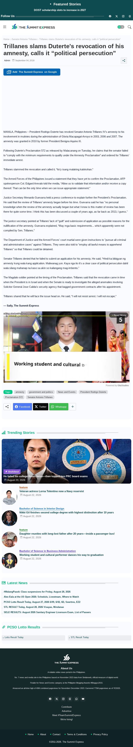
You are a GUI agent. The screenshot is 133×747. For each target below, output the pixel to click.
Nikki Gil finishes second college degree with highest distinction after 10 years (66, 512)
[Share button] (72, 406)
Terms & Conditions (77, 734)
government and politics (41, 392)
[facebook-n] (110, 16)
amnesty (20, 392)
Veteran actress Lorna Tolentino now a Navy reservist (51, 491)
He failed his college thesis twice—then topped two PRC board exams (45, 476)
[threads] (129, 16)
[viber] (76, 699)
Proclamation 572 (14, 397)
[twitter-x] (56, 699)
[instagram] (123, 16)
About (43, 734)
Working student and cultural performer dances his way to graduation (61, 555)
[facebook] (50, 699)
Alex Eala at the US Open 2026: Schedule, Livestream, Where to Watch (41, 596)
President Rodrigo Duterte (93, 392)
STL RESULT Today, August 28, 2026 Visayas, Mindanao (34, 607)
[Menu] (4, 26)
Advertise (66, 711)
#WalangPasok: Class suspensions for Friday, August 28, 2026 (37, 591)
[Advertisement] (66, 101)
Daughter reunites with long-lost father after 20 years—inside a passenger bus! (67, 533)
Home (6, 39)
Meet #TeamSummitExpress (66, 715)
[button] (120, 27)
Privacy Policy (100, 734)
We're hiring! (66, 719)
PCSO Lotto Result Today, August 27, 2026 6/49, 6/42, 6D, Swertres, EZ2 (42, 602)
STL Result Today (80, 637)
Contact (56, 734)
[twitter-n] (116, 16)
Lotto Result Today (14, 637)
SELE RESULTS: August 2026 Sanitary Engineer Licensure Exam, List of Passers (47, 612)
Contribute (66, 707)
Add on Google (32, 72)
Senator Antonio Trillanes (24, 39)
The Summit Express (73, 742)
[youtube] (83, 699)
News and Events (67, 392)
